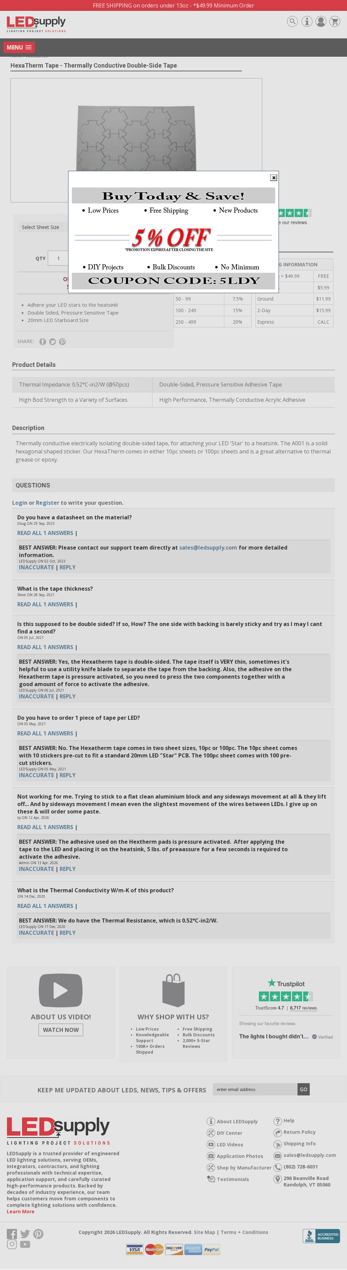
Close (273, 177)
